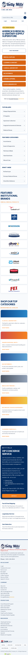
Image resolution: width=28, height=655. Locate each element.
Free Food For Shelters (7, 613)
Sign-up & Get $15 (5, 605)
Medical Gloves (7, 130)
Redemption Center (6, 609)
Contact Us (4, 589)
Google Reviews (7, 597)
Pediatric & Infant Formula (7, 631)
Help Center (4, 587)
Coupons (3, 611)
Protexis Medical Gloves (10, 176)
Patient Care (4, 627)
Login (2, 566)
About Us (3, 586)
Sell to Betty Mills (5, 593)
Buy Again (3, 571)
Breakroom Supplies (6, 634)
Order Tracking (5, 575)
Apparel (3, 633)
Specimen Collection (9, 120)
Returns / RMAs (4, 577)
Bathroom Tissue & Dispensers (12, 407)
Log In (5, 21)
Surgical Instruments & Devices (12, 125)
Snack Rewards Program (7, 604)
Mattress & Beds (8, 151)
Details (14, 495)
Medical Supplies (5, 623)
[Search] (25, 17)
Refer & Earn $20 (5, 607)
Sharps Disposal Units (9, 111)
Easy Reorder (14, 50)
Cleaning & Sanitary (6, 622)
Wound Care (6, 160)
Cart (23, 21)
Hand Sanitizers (7, 155)
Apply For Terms (5, 579)
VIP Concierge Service (6, 591)
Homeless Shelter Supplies (8, 615)
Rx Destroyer (7, 171)
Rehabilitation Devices (6, 625)
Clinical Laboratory (9, 320)
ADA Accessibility (5, 595)
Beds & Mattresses (8, 385)
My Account (14, 21)
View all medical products (10, 202)
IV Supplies (6, 116)
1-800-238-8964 (10, 559)
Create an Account (5, 568)
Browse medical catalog (9, 307)
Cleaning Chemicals (9, 429)
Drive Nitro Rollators (9, 181)
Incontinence (7, 141)
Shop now (5, 327)
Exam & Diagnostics (9, 146)
